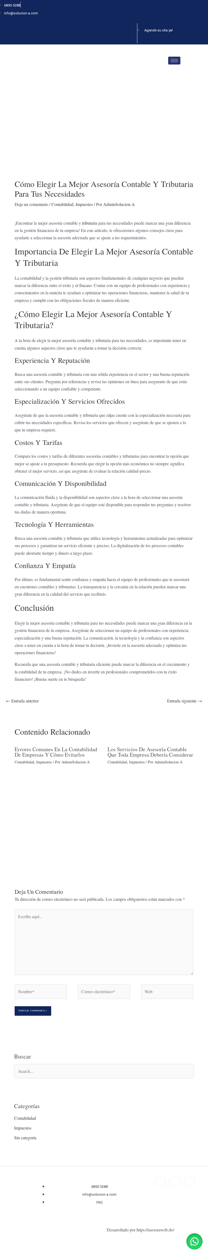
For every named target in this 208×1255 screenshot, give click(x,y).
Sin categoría (25, 1137)
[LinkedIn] (132, 33)
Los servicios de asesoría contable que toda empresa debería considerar (150, 752)
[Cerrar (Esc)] (12, 1245)
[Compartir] (9, 1245)
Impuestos (84, 204)
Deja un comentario (31, 204)
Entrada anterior (22, 701)
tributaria (89, 223)
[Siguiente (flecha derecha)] (5, 1253)
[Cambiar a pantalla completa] (5, 1245)
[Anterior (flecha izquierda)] (1, 1253)
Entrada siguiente (184, 701)
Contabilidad (62, 204)
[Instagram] (122, 33)
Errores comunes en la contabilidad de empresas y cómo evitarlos (56, 752)
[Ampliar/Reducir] (1, 1245)
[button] (194, 1241)
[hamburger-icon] (174, 60)
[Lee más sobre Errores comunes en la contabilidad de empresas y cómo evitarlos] (57, 811)
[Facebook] (113, 33)
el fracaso (83, 285)
